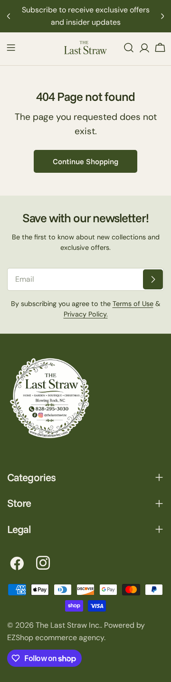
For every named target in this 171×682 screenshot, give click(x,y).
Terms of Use (133, 303)
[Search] (128, 47)
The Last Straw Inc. (68, 625)
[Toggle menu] (10, 47)
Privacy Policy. (86, 314)
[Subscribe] (153, 279)
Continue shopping (85, 161)
